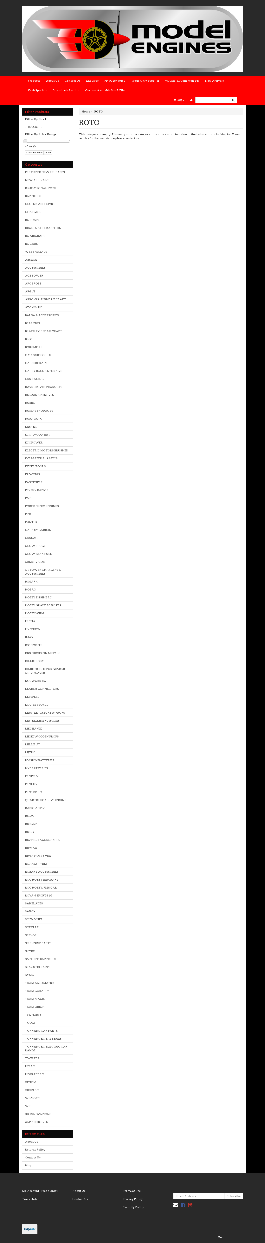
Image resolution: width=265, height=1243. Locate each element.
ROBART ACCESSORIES (42, 871)
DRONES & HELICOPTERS (43, 227)
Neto (220, 1237)
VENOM (30, 1082)
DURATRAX (33, 418)
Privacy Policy (133, 1199)
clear (48, 152)
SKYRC (30, 951)
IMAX (29, 637)
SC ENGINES (33, 919)
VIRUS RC (32, 1090)
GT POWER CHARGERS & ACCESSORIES (43, 571)
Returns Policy (35, 1149)
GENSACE (32, 537)
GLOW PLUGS (35, 545)
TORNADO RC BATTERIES (43, 1038)
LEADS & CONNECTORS (42, 688)
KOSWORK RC (35, 680)
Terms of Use (132, 1190)
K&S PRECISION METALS (42, 653)
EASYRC (31, 426)
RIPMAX (31, 847)
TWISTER (32, 1058)
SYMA (29, 975)
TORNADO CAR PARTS (41, 1030)
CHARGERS (33, 212)
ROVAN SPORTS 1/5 (39, 895)
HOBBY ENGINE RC (38, 597)
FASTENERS (33, 482)
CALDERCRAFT (36, 363)
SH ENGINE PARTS (38, 943)
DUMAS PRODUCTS (39, 410)
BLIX (28, 339)
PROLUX (31, 784)
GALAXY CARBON (38, 530)
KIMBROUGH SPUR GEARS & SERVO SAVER (45, 670)
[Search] (233, 100)
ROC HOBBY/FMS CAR (41, 887)
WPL (28, 1106)
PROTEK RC (33, 792)
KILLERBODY (34, 661)
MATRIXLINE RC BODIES (42, 720)
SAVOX (30, 911)
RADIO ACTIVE (35, 808)
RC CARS (31, 243)
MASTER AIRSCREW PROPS (45, 712)
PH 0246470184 (114, 80)
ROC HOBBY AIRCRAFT (41, 879)
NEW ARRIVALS (36, 180)
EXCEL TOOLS (35, 466)
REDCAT (31, 823)
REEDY (30, 831)
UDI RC (30, 1066)
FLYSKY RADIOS (36, 490)
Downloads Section (66, 90)
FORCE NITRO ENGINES (42, 506)
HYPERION (33, 629)
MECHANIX (33, 728)
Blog (28, 1165)
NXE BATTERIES (36, 768)
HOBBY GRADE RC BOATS (43, 605)
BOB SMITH (33, 347)
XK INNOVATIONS (38, 1114)
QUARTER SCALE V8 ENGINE (45, 800)
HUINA (30, 621)
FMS (28, 498)
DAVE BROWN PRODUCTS (43, 386)
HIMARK (31, 581)
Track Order (30, 1199)
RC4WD (30, 816)
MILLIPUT (32, 744)
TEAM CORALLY (37, 990)
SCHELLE (32, 927)
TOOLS (30, 1022)
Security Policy (133, 1207)
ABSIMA (31, 259)
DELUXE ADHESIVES (39, 394)
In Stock (35, 126)
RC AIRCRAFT (35, 235)
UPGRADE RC (34, 1074)
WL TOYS (32, 1098)
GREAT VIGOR (35, 561)
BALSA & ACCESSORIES (42, 315)
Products (34, 80)
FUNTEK (31, 522)
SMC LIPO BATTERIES (40, 959)
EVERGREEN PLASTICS (41, 458)
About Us (52, 80)
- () (179, 100)
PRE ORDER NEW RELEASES (45, 172)
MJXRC (30, 752)
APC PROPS (33, 283)
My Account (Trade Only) (40, 1190)
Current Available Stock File (105, 90)
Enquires (92, 80)
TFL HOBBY (33, 1014)
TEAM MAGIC (35, 998)
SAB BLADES (34, 903)
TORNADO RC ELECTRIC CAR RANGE (46, 1048)
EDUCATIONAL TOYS (40, 188)
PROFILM (32, 776)
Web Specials (37, 90)
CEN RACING (34, 378)
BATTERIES (33, 196)
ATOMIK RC (33, 307)
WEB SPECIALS (36, 251)
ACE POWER (34, 275)
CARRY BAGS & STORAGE (43, 371)
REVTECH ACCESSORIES (42, 839)
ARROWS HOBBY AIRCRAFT (45, 299)
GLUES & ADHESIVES (40, 204)
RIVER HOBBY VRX (38, 855)
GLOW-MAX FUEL (38, 553)
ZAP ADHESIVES (36, 1122)
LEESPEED (32, 696)
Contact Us (72, 80)
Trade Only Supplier (145, 80)
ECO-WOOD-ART (37, 434)
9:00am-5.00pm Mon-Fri (182, 80)
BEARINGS (32, 323)
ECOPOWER (34, 442)
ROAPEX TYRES (36, 863)
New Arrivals (214, 80)
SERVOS (30, 935)
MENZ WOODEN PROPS (42, 736)
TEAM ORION (35, 1006)
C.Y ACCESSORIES (38, 355)
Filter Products (37, 112)
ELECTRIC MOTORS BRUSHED (46, 450)
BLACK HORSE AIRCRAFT (43, 331)
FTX (28, 514)
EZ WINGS (32, 474)
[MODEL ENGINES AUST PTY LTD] (132, 37)
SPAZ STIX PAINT (37, 967)
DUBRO (30, 402)
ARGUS (30, 291)
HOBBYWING (34, 613)
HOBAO (30, 589)
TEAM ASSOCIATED (39, 983)
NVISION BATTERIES (39, 760)
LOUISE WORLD (36, 704)
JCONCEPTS (33, 645)
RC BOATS (32, 219)
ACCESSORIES (35, 267)
